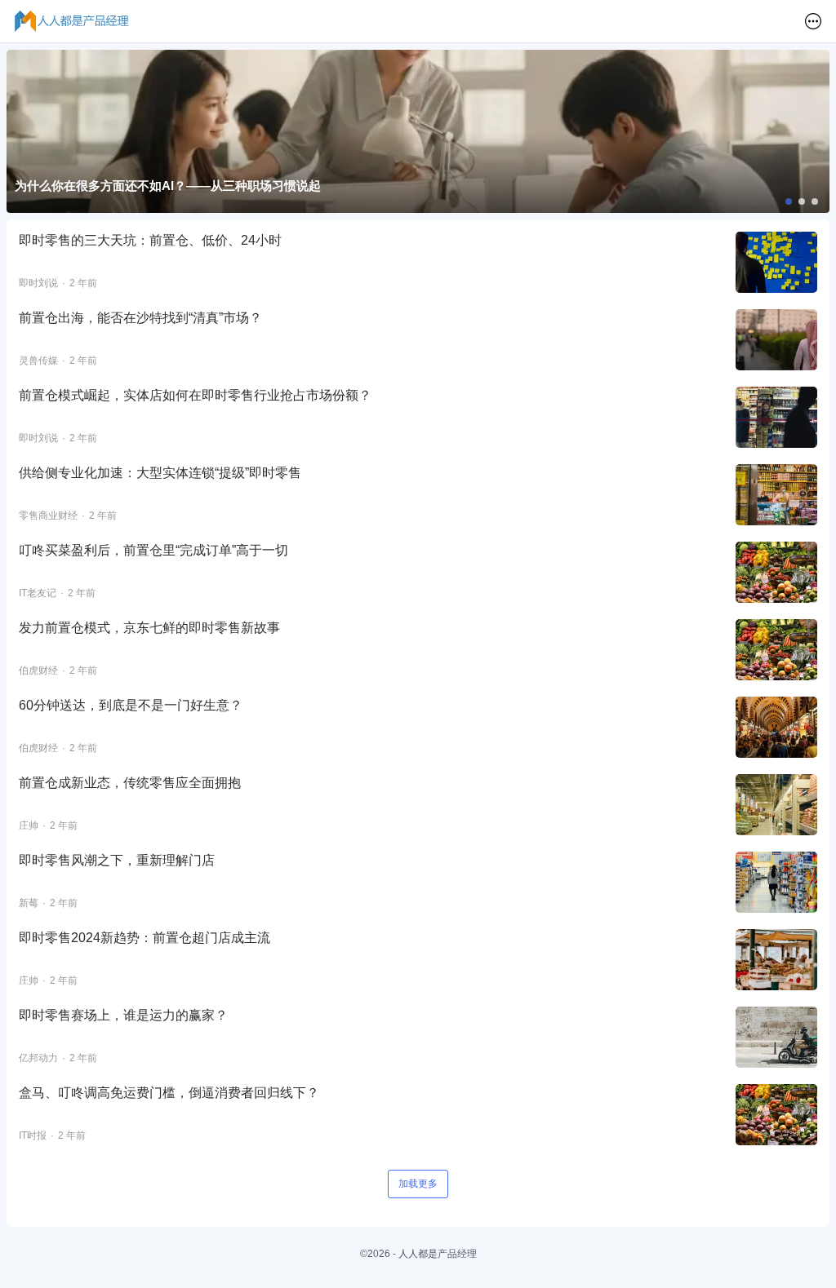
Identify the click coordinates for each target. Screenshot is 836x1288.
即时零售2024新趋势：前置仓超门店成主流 (144, 938)
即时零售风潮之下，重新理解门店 (117, 860)
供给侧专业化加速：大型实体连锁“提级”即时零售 (160, 473)
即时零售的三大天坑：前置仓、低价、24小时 (150, 240)
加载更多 (418, 1183)
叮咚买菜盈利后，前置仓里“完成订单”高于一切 (153, 550)
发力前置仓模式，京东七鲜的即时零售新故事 (149, 628)
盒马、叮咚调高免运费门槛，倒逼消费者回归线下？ (169, 1093)
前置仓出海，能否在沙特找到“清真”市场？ (140, 318)
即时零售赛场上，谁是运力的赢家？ (123, 1015)
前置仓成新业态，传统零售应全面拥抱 (130, 783)
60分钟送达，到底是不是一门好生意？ (130, 705)
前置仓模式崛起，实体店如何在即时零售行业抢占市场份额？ (195, 395)
